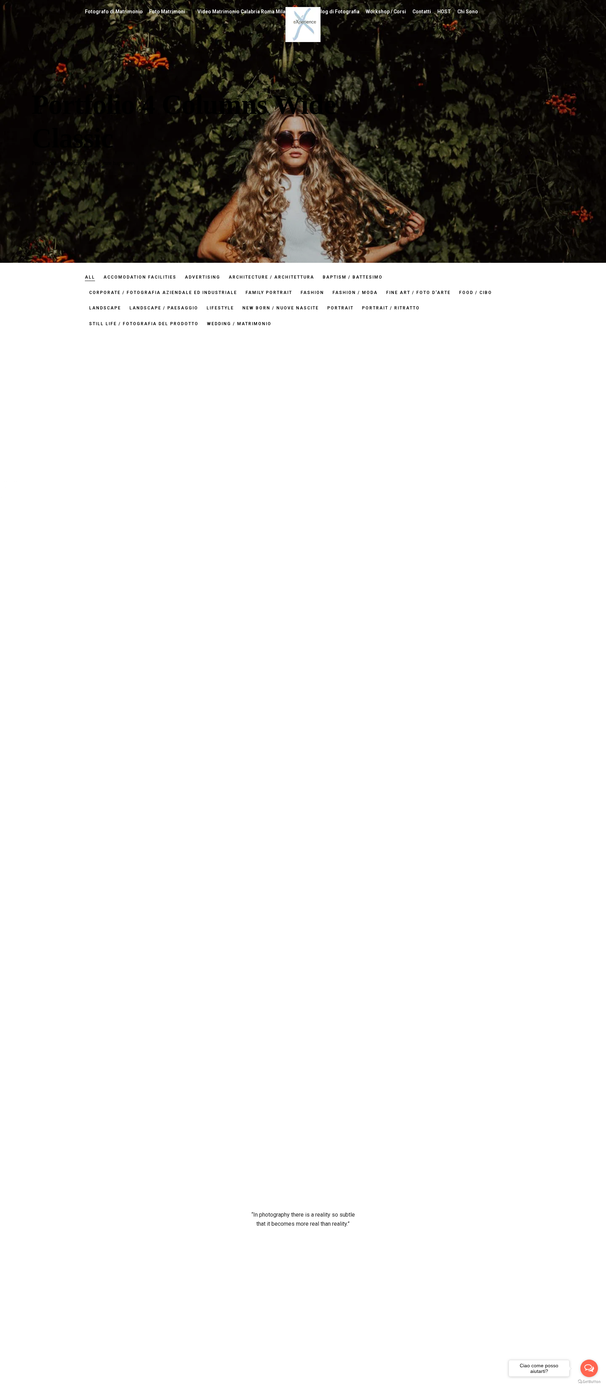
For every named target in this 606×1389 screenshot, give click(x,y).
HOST (444, 11)
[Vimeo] (493, 1385)
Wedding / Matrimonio (239, 323)
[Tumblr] (481, 1385)
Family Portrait (268, 292)
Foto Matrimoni (167, 11)
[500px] (430, 1385)
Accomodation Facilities (139, 277)
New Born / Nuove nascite (280, 308)
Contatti (421, 11)
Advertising (202, 277)
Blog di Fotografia (338, 11)
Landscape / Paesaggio (163, 308)
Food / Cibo (475, 292)
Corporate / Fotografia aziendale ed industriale (163, 292)
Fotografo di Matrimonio (114, 11)
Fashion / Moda (355, 292)
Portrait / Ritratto (391, 308)
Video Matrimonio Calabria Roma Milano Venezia (254, 11)
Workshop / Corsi (386, 11)
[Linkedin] (468, 1385)
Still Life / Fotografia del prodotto (143, 323)
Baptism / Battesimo (353, 277)
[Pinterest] (455, 1385)
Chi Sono (467, 11)
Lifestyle (220, 308)
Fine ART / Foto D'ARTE (418, 292)
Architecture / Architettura (271, 277)
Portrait (340, 308)
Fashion (312, 292)
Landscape (105, 308)
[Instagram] (443, 1385)
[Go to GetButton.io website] (589, 1382)
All (90, 277)
